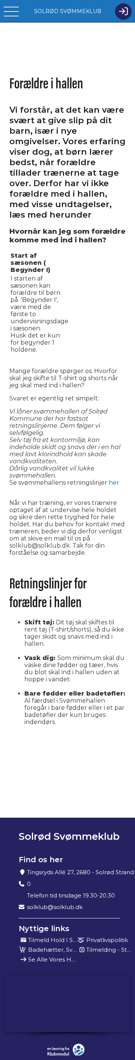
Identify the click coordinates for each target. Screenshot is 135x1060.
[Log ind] (123, 11)
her (114, 482)
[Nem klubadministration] (67, 1049)
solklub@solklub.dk (54, 907)
